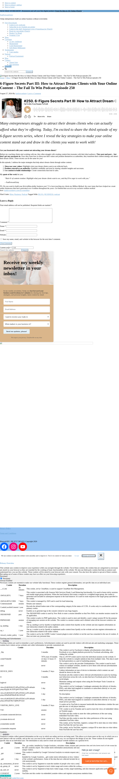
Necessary (6, 578)
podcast (57, 194)
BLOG (40, 194)
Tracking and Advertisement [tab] (10, 639)
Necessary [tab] (4, 576)
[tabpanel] (59, 610)
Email (3, 230)
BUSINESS (48, 194)
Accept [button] (76, 556)
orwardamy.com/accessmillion (18, 190)
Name (3, 226)
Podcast (24, 194)
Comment (4, 222)
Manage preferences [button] (88, 556)
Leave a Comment (34, 93)
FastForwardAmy (6, 15)
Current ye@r (6, 248)
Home (2, 78)
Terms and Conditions (8, 533)
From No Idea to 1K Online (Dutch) (68, 11)
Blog (8, 78)
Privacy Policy (5, 528)
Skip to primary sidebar (13, 5)
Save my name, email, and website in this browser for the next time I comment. (32, 239)
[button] (6, 69)
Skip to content (10, 3)
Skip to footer (10, 7)
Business (17, 194)
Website (3, 235)
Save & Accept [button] (5, 776)
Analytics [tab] (3, 732)
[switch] (1, 641)
